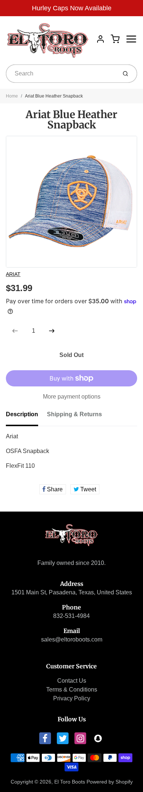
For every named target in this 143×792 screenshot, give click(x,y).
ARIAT (13, 274)
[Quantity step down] (15, 331)
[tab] (26, 416)
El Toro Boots (69, 782)
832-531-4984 (71, 616)
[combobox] (60, 73)
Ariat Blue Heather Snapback (54, 96)
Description (22, 414)
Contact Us (71, 681)
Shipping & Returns (74, 414)
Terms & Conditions (71, 689)
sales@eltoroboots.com (71, 639)
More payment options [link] (71, 396)
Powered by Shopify (110, 782)
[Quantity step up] (52, 331)
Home (12, 96)
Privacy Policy (71, 698)
